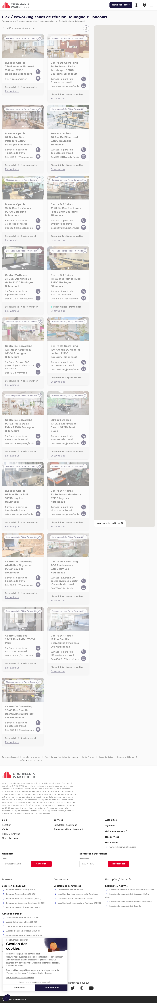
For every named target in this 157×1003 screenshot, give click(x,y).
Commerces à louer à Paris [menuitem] (70, 890)
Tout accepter (51, 987)
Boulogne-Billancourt (127, 757)
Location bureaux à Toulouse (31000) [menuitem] (23, 908)
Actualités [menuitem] (111, 820)
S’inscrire (41, 864)
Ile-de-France (88, 757)
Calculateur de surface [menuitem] (65, 825)
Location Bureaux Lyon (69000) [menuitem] (21, 894)
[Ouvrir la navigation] (151, 5)
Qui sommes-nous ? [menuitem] (116, 831)
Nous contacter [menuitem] (121, 5)
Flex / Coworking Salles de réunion (61, 757)
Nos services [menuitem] (112, 837)
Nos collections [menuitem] (10, 838)
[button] (6, 997)
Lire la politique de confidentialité (20, 978)
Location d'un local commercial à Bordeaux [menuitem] (77, 894)
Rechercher (118, 864)
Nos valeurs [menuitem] (111, 843)
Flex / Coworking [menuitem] (11, 834)
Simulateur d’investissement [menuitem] (68, 829)
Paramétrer (19, 987)
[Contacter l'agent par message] (38, 78)
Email (4, 859)
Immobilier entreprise (30, 757)
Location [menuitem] (6, 825)
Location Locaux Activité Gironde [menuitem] (125, 906)
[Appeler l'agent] (38, 71)
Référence (84, 859)
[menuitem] (137, 5)
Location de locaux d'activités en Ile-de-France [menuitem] (131, 890)
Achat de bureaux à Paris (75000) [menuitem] (22, 918)
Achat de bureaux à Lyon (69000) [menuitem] (22, 922)
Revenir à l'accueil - (10, 758)
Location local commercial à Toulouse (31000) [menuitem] (79, 903)
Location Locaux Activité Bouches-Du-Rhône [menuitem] (130, 902)
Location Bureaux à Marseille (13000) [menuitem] (23, 899)
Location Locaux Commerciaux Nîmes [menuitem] (75, 899)
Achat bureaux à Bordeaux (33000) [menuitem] (23, 931)
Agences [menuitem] (110, 826)
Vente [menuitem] (5, 829)
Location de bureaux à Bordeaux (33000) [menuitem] (25, 903)
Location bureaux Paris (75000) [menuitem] (21, 890)
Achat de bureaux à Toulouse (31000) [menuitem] (24, 935)
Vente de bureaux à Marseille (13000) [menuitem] (24, 927)
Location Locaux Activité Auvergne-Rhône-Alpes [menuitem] (127, 895)
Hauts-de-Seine (106, 757)
